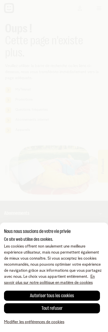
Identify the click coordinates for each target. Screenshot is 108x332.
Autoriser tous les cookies (52, 295)
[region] (54, 277)
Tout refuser (52, 308)
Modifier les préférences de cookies (34, 322)
